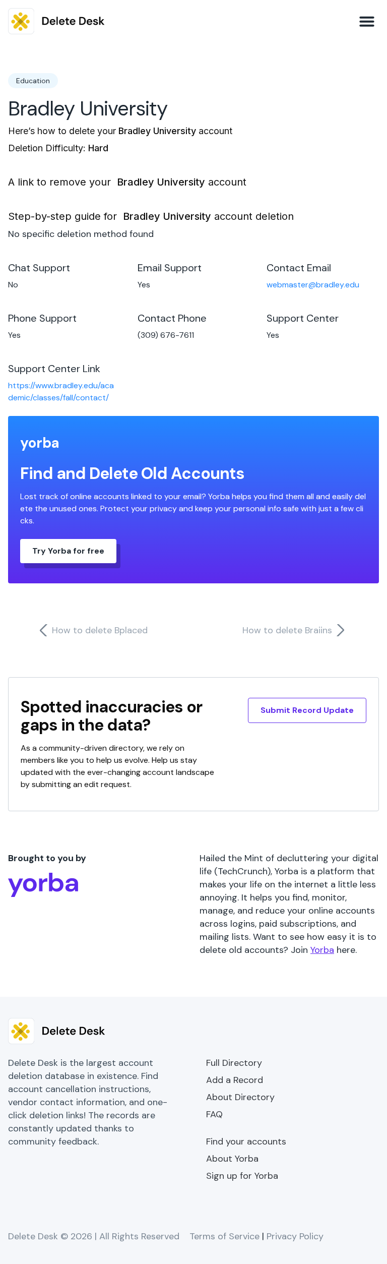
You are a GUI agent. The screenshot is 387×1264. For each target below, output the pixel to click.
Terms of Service (224, 1236)
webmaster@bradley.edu (313, 284)
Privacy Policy (295, 1236)
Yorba (322, 950)
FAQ (214, 1114)
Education (33, 80)
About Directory (240, 1097)
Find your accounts (246, 1141)
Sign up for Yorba (242, 1176)
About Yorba (232, 1159)
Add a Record (234, 1080)
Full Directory (234, 1063)
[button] (367, 21)
